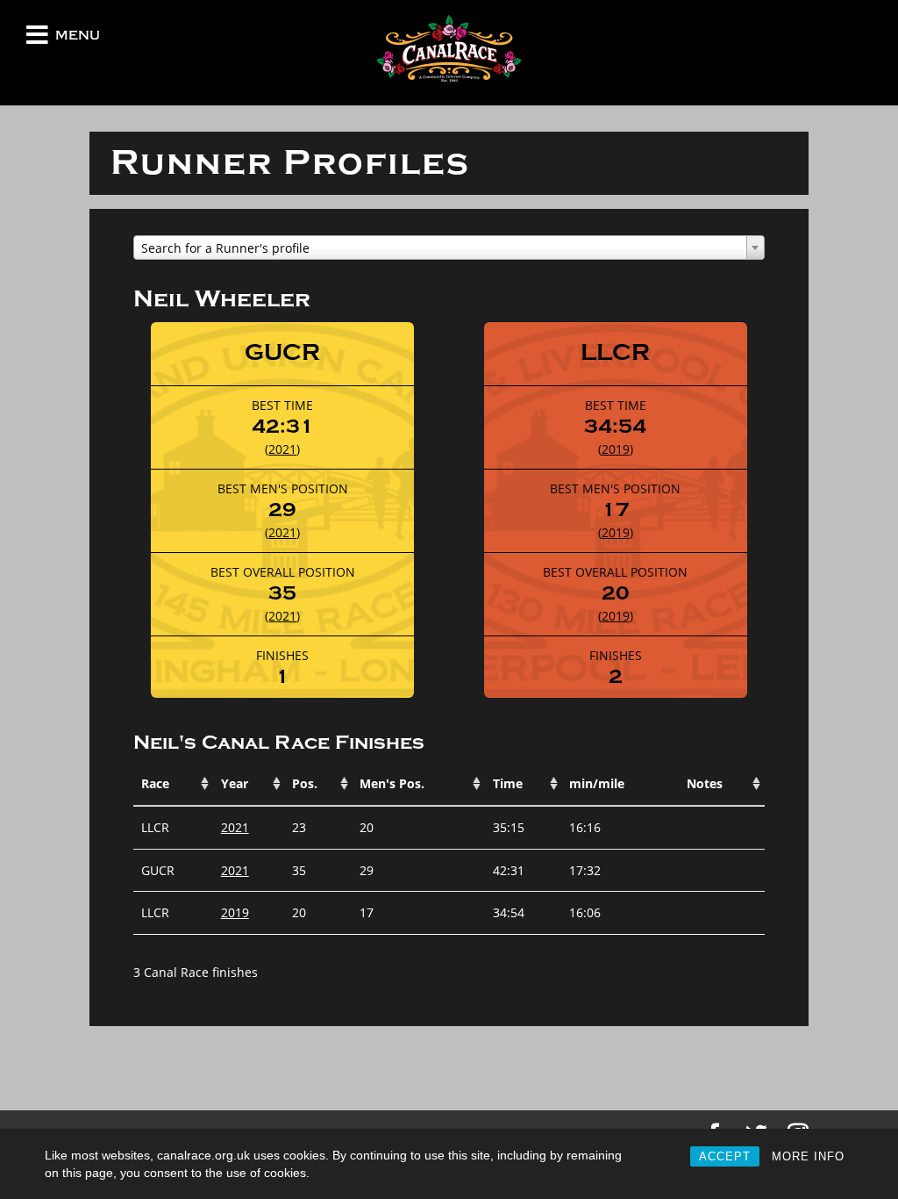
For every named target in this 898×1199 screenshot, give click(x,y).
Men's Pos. (392, 783)
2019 (616, 449)
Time (508, 783)
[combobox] (448, 247)
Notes (705, 783)
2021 (282, 449)
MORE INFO (808, 1156)
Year (234, 783)
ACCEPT (725, 1156)
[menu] (37, 39)
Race (155, 783)
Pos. (304, 783)
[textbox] (448, 248)
